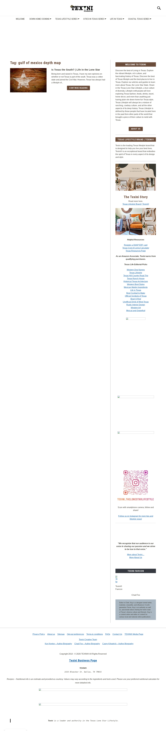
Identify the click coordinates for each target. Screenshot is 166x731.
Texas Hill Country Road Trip (135, 276)
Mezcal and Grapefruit (135, 311)
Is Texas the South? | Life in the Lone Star (75, 69)
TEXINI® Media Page (134, 634)
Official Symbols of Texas (136, 296)
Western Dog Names (136, 270)
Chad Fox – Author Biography (87, 644)
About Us (135, 129)
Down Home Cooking (39, 19)
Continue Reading (78, 88)
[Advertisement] (83, 38)
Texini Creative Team (88, 640)
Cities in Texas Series (93, 19)
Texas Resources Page (136, 251)
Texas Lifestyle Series (66, 19)
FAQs (107, 634)
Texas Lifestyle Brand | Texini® (135, 204)
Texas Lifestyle (135, 273)
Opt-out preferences (75, 634)
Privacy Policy (39, 634)
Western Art (136, 308)
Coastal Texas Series (138, 19)
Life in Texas (116, 19)
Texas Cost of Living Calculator (135, 248)
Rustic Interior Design (135, 305)
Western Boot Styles (135, 284)
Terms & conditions (94, 634)
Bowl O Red (136, 299)
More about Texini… (135, 555)
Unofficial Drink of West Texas (136, 302)
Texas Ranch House (135, 278)
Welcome (20, 19)
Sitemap (61, 634)
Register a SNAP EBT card (135, 245)
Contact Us (117, 634)
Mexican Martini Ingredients (136, 287)
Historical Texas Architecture (135, 281)
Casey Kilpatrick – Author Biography (117, 644)
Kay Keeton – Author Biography (58, 644)
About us (51, 634)
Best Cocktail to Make (135, 293)
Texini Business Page (83, 660)
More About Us (135, 557)
